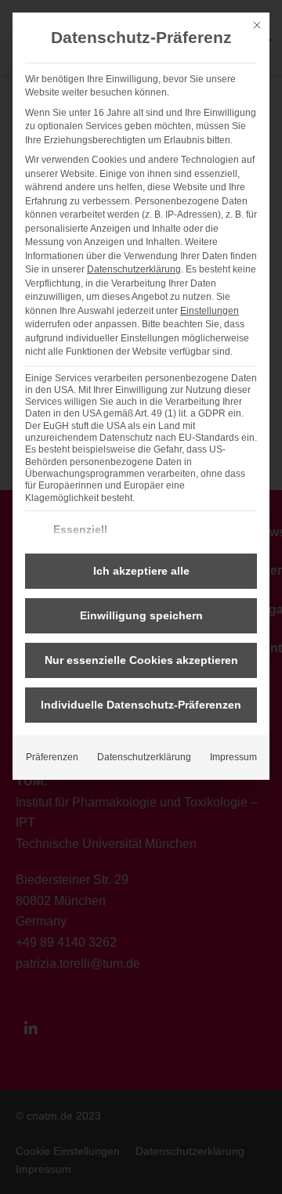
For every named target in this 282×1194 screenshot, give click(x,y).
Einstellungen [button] (209, 310)
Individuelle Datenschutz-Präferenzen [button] (141, 704)
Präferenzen (52, 757)
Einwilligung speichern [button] (141, 615)
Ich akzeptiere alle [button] (141, 571)
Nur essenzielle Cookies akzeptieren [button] (141, 660)
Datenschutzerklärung (134, 269)
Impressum (233, 757)
